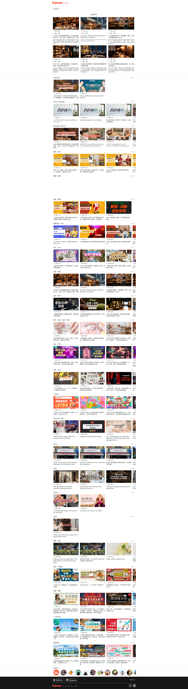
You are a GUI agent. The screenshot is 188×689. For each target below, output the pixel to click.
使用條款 (75, 686)
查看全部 (133, 77)
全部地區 (56, 9)
